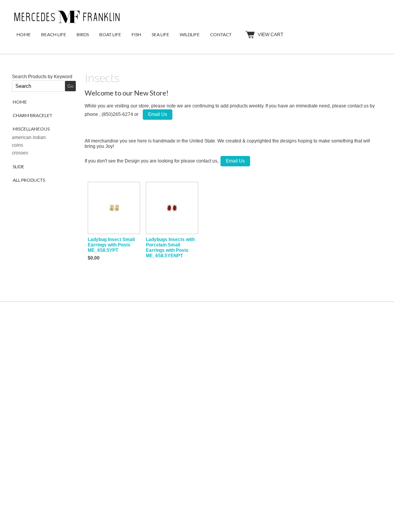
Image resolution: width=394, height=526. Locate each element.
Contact (221, 34)
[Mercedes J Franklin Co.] (67, 23)
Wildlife (190, 34)
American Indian (29, 137)
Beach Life (53, 34)
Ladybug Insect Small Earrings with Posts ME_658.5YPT (111, 245)
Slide (18, 166)
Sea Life (160, 34)
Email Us (157, 114)
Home (24, 34)
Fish (136, 34)
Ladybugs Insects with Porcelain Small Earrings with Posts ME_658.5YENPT (170, 247)
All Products (29, 180)
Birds (83, 34)
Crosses (20, 153)
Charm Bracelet (32, 115)
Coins (17, 145)
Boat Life (110, 34)
